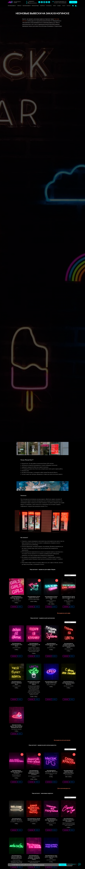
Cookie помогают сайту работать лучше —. (28, 864)
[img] (73, 5)
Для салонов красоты (63, 788)
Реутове (56, 19)
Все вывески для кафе (63, 613)
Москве (24, 21)
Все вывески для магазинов (62, 740)
